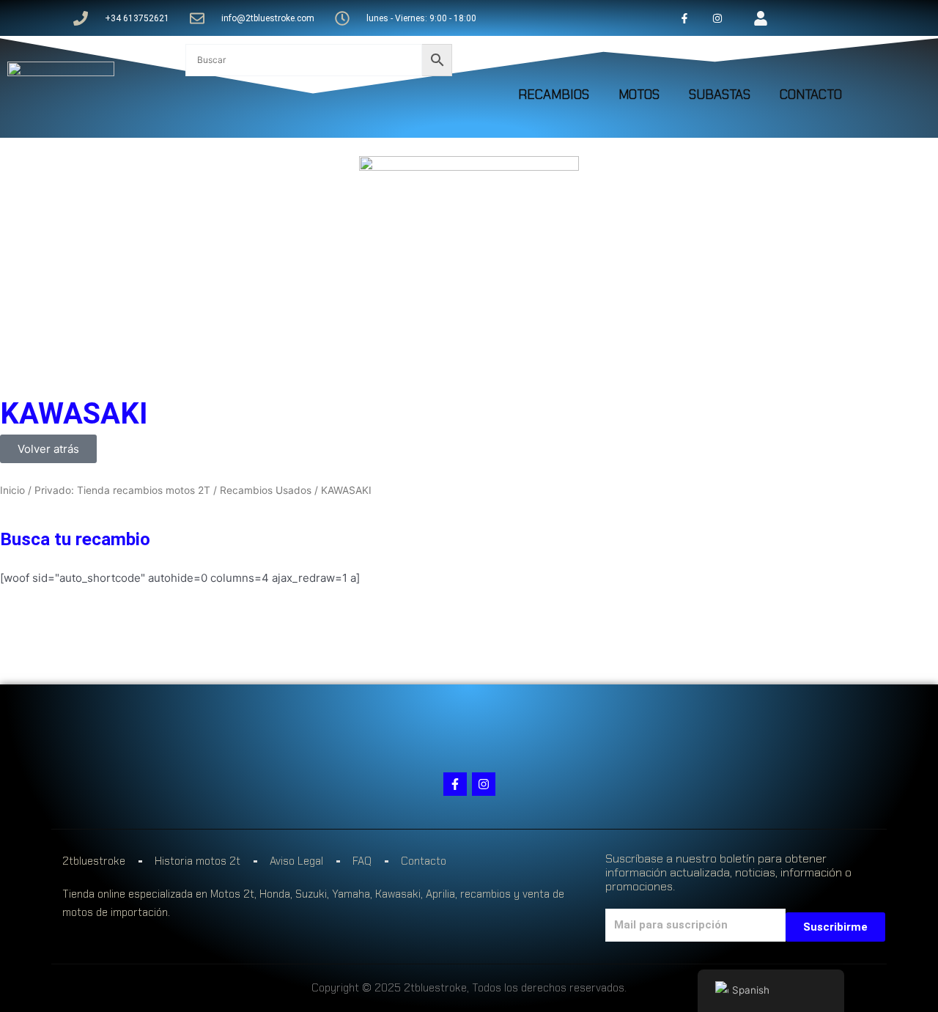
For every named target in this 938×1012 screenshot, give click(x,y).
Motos (639, 94)
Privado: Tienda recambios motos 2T (122, 490)
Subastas (719, 94)
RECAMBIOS (553, 94)
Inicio (12, 490)
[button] (48, 449)
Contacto (811, 94)
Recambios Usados (265, 490)
